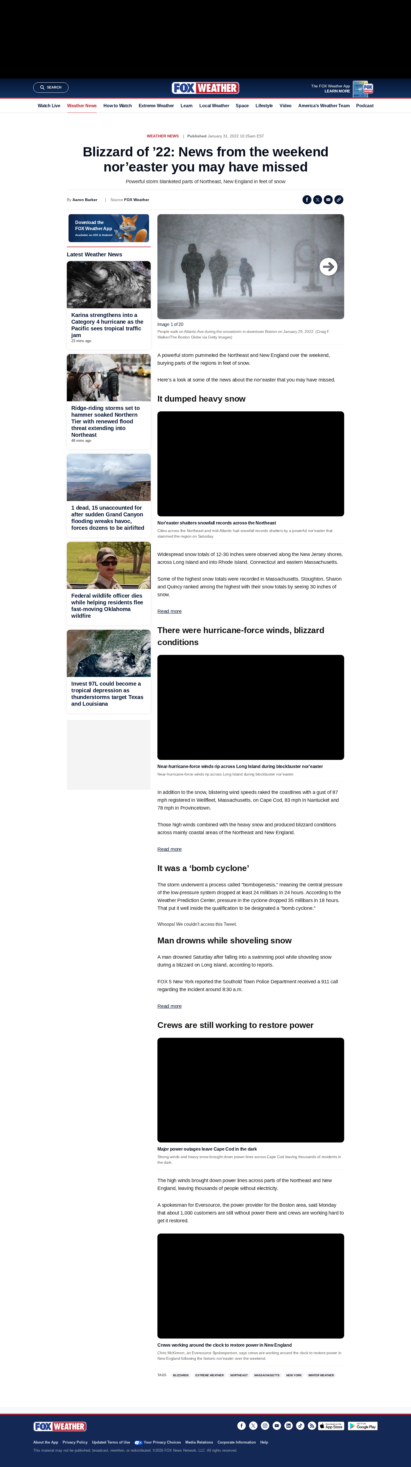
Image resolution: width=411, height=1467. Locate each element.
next (328, 267)
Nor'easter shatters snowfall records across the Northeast (216, 523)
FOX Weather (136, 199)
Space (242, 105)
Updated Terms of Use (111, 1442)
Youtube (277, 1425)
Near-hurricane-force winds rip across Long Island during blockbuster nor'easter (240, 766)
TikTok (300, 1425)
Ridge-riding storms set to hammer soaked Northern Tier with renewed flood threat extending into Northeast (105, 421)
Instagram (265, 1425)
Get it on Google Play (363, 1425)
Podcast (364, 105)
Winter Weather (321, 1375)
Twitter (317, 199)
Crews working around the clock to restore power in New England (224, 1345)
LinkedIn (288, 1425)
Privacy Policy (75, 1442)
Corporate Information (237, 1442)
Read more (169, 611)
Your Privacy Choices (162, 1442)
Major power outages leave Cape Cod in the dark (207, 1149)
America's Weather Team (323, 105)
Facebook (307, 199)
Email (328, 199)
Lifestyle (264, 105)
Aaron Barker (84, 199)
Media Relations (199, 1442)
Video (286, 105)
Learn (187, 105)
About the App (45, 1442)
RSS (312, 1425)
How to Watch (117, 105)
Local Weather (214, 105)
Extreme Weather (156, 105)
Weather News (82, 105)
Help (264, 1442)
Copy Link (338, 199)
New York (294, 1375)
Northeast (239, 1375)
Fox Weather (205, 88)
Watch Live (49, 105)
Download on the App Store (331, 1425)
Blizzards (181, 1375)
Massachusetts (267, 1375)
